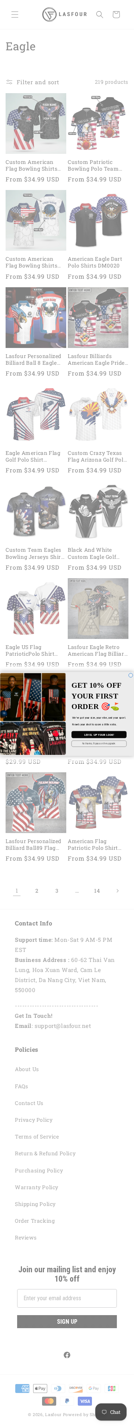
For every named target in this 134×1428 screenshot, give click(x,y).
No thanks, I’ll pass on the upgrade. (99, 743)
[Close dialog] (131, 675)
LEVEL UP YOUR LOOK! (99, 735)
